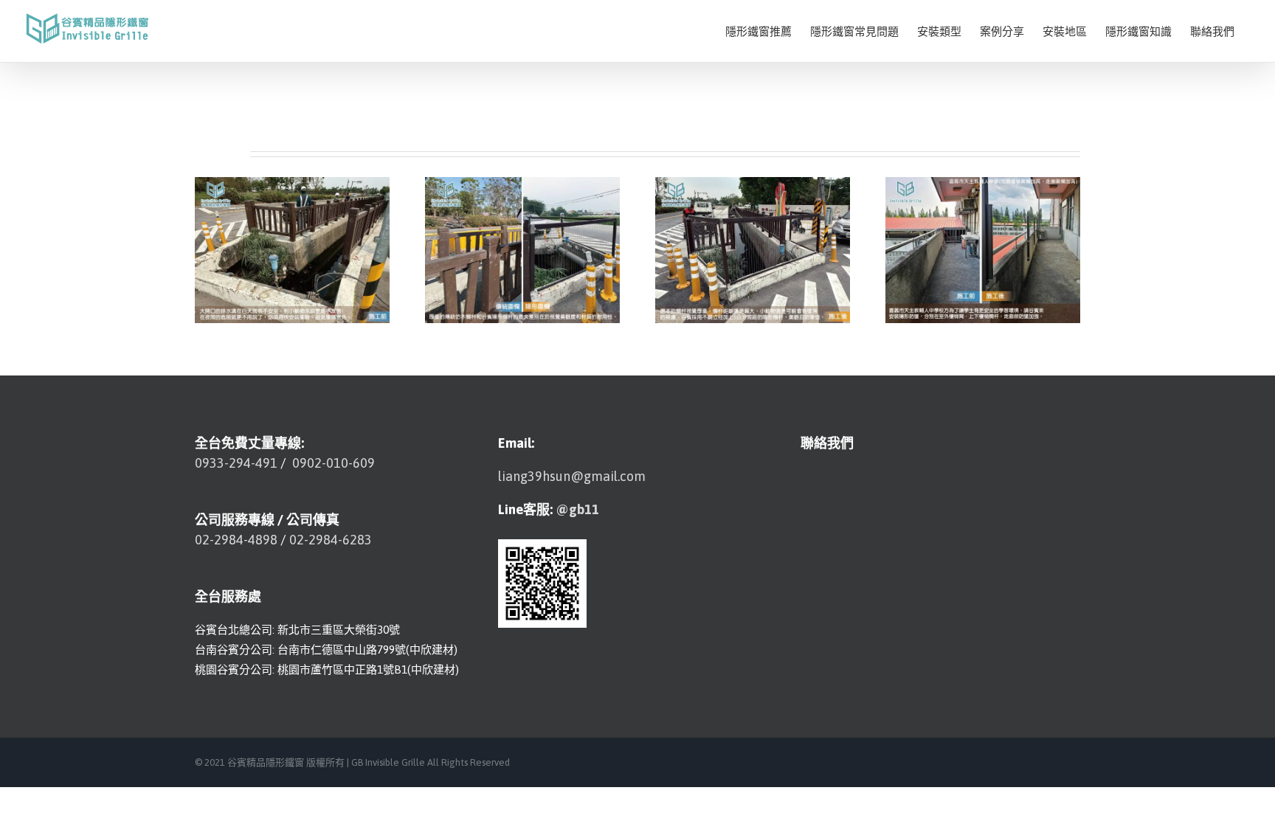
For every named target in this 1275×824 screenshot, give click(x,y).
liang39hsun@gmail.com (572, 476)
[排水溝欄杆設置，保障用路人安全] (292, 249)
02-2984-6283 (330, 539)
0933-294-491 (236, 463)
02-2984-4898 (236, 539)
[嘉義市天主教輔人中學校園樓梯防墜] (982, 249)
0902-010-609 (332, 463)
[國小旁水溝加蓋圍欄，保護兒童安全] (752, 249)
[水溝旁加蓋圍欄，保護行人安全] (522, 249)
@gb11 (577, 509)
